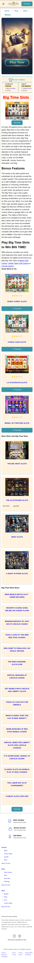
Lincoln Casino (8, 266)
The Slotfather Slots (17, 500)
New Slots (7, 878)
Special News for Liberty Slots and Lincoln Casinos (17, 745)
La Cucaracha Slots (17, 382)
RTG (5, 900)
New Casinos (8, 872)
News (3, 869)
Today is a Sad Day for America (17, 703)
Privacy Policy (21, 953)
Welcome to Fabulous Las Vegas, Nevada (17, 649)
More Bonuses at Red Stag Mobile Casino (17, 730)
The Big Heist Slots (17, 464)
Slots (16, 11)
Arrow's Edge (8, 853)
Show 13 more (6, 863)
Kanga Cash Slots (17, 342)
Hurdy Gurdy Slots (17, 301)
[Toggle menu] (3, 4)
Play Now (27, 4)
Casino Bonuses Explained (4, 954)
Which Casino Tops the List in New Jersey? (17, 717)
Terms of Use (14, 953)
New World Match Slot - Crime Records (17, 595)
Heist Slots (17, 537)
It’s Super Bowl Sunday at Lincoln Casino (17, 757)
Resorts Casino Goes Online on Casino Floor (17, 609)
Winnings (7, 881)
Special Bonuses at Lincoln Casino (17, 676)
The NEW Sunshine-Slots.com (17, 663)
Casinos (4, 847)
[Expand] (3, 894)
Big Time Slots (9, 88)
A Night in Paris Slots (17, 574)
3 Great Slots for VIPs (17, 796)
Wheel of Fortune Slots (17, 423)
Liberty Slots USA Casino (18, 263)
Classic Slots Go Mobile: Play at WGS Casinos (17, 770)
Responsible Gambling (28, 953)
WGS (25, 11)
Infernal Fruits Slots (26, 88)
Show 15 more (6, 885)
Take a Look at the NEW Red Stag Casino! (17, 636)
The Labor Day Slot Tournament (17, 784)
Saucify (6, 857)
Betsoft (6, 894)
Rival (5, 860)
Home (7, 11)
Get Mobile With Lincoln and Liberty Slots (17, 690)
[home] (13, 6)
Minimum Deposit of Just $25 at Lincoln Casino (17, 622)
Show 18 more (6, 906)
